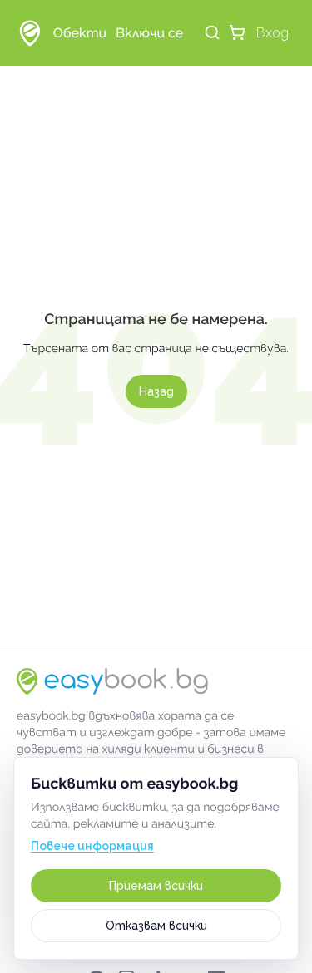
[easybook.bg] (30, 33)
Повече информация (92, 846)
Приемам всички (156, 885)
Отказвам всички (156, 925)
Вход (272, 33)
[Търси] (212, 32)
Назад (156, 391)
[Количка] (237, 32)
